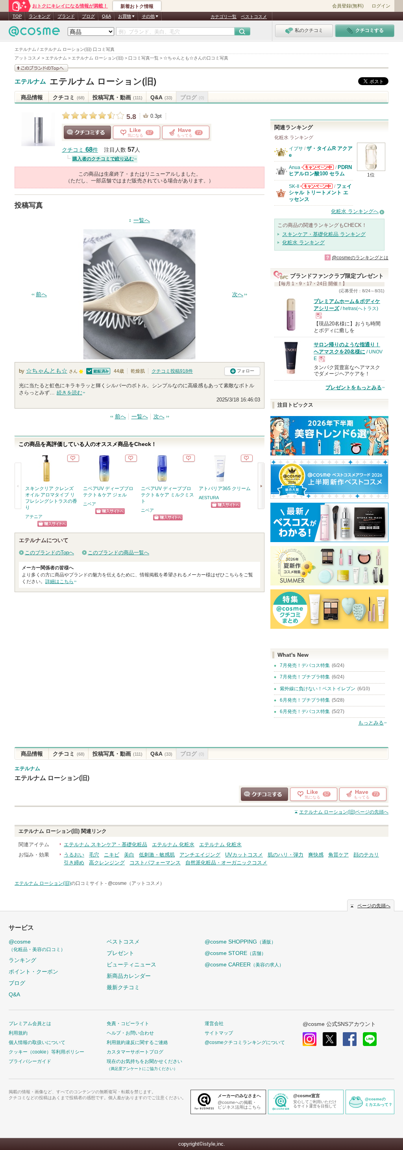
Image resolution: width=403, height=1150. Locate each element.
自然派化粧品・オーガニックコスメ (226, 863)
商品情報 (32, 97)
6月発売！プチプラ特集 (305, 700)
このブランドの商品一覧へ (118, 552)
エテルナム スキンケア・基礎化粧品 (105, 844)
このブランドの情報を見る (41, 68)
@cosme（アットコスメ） (136, 883)
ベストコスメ (254, 16)
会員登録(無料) (348, 6)
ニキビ (111, 855)
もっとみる (371, 723)
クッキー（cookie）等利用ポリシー (46, 1052)
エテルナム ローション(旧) (103, 81)
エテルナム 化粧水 (173, 844)
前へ (41, 294)
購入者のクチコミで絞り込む (103, 159)
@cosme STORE (235, 953)
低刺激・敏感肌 (157, 855)
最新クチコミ (123, 987)
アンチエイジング (199, 855)
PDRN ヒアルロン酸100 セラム (320, 170)
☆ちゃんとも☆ (46, 370)
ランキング (39, 16)
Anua (294, 167)
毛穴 (94, 855)
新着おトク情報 (136, 6)
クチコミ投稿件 (172, 371)
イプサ (296, 148)
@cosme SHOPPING (240, 941)
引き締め (74, 863)
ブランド (66, 16)
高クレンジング (107, 863)
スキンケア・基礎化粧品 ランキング (324, 234)
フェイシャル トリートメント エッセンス (320, 192)
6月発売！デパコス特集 (305, 711)
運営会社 (214, 1023)
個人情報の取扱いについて (37, 1042)
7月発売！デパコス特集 (305, 665)
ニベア (89, 504)
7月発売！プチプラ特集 (305, 677)
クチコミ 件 (80, 150)
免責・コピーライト (128, 1023)
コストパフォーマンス (155, 863)
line (370, 1039)
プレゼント (120, 953)
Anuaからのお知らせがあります (317, 167)
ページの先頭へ (343, 812)
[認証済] (97, 370)
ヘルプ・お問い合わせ (130, 1033)
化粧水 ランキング (303, 242)
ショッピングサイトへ (52, 524)
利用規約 (18, 1033)
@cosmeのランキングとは (360, 257)
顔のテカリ (366, 855)
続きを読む (69, 393)
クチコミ (69, 97)
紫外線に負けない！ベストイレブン (317, 688)
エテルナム (30, 81)
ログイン (381, 6)
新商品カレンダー (129, 976)
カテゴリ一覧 (224, 16)
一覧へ (141, 220)
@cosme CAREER (244, 964)
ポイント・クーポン (33, 971)
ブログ (88, 16)
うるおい (74, 855)
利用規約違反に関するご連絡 (137, 1042)
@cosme (37, 945)
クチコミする (87, 132)
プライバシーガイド (30, 1061)
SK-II (294, 186)
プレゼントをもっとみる (353, 387)
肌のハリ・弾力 (285, 855)
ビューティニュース (131, 964)
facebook (350, 1039)
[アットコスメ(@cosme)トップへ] (34, 33)
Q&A (106, 16)
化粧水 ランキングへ (355, 211)
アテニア (34, 516)
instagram (309, 1039)
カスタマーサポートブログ (135, 1052)
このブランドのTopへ (49, 552)
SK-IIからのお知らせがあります (316, 186)
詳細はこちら (59, 581)
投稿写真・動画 (117, 97)
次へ (237, 294)
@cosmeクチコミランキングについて (245, 1042)
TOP (17, 16)
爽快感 (316, 855)
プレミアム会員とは (30, 1023)
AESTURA (209, 497)
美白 (129, 855)
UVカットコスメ (244, 855)
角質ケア (338, 855)
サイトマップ (219, 1033)
